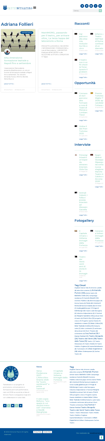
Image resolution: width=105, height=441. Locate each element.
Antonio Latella (89, 369)
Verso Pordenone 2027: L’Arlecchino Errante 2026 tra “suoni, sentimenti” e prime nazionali (42, 380)
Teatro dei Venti (87, 338)
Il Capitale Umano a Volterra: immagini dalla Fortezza (83, 238)
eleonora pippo (96, 300)
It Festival (89, 390)
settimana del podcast (85, 402)
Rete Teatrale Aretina (84, 326)
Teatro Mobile (91, 344)
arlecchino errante (84, 290)
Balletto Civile (82, 296)
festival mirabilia (88, 306)
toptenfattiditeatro (76, 418)
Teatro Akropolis (88, 407)
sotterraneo (80, 333)
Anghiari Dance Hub (82, 288)
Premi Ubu (89, 318)
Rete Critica (97, 323)
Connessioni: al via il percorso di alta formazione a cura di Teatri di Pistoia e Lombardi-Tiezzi (85, 104)
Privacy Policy (38, 432)
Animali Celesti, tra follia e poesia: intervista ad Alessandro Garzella (84, 201)
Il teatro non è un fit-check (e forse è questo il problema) (84, 66)
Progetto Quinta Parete (91, 321)
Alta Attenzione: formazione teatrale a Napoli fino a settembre (17, 60)
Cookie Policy (47, 432)
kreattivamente (96, 433)
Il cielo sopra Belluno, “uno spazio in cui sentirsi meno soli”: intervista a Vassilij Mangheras (43, 405)
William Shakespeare (86, 351)
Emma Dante (80, 303)
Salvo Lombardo (87, 328)
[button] (34, 7)
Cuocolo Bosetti (91, 298)
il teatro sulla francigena (86, 387)
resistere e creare (82, 323)
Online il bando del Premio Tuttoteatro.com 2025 (87, 130)
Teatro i (91, 341)
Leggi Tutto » (9, 84)
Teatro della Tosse (92, 410)
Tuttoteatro (82, 349)
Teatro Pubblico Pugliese (78, 415)
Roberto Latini (91, 400)
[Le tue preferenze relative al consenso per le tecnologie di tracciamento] (101, 437)
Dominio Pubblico (82, 300)
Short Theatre (91, 331)
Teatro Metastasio (81, 412)
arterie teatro (91, 293)
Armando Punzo (90, 372)
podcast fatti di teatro (85, 392)
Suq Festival (91, 333)
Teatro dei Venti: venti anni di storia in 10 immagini (83, 265)
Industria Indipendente (86, 313)
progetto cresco (79, 395)
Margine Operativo (85, 316)
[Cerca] (100, 10)
